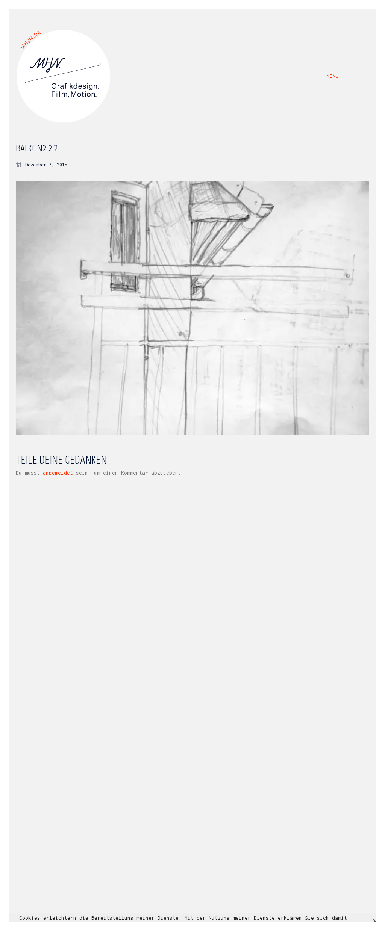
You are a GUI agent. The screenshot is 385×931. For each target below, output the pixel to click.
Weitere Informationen (240, 925)
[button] (348, 76)
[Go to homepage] (64, 76)
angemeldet (58, 473)
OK (284, 925)
